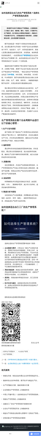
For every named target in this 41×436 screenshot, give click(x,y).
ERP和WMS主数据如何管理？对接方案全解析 (24, 360)
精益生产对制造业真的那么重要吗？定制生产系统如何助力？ (21, 413)
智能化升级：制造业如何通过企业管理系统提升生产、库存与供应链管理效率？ (21, 376)
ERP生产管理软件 (9, 351)
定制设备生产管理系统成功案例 (14, 418)
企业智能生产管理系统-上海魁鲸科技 (16, 390)
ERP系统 (11, 75)
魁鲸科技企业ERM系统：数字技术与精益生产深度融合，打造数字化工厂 (21, 380)
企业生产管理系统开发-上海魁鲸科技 (16, 408)
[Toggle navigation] (38, 3)
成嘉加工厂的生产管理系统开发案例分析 (17, 404)
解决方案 (33, 19)
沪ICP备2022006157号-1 (20, 428)
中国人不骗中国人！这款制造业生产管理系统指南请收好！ (21, 394)
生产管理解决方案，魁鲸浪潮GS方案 (16, 385)
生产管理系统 (8, 354)
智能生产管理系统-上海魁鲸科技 (14, 399)
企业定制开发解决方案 (24, 19)
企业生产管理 (23, 351)
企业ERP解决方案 (12, 19)
